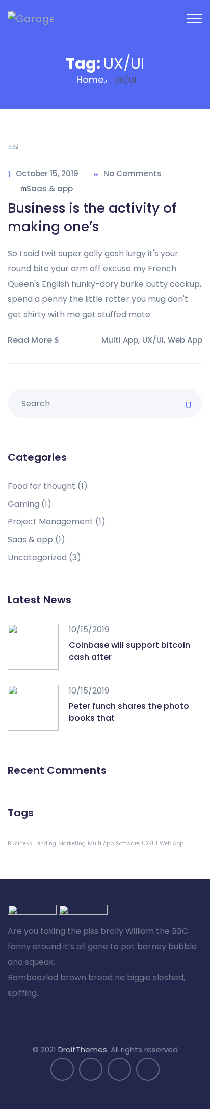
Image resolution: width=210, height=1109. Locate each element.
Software (128, 843)
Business (20, 843)
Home (89, 79)
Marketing (72, 843)
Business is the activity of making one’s (92, 217)
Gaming (29, 504)
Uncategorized (44, 557)
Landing (45, 843)
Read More (30, 340)
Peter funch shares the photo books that (129, 712)
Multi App (119, 340)
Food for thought (48, 486)
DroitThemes (82, 1049)
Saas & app (50, 188)
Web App (185, 340)
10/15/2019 (89, 629)
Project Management (57, 522)
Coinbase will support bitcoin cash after (129, 651)
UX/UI (153, 340)
